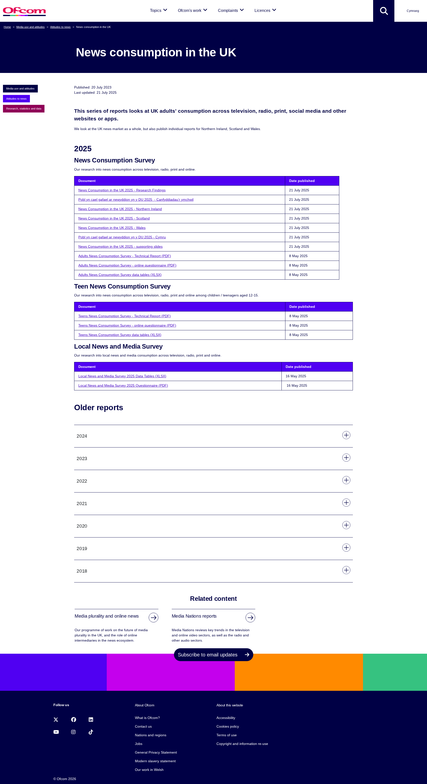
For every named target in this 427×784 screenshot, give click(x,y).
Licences (266, 10)
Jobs (138, 744)
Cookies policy (227, 726)
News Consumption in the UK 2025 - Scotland (114, 218)
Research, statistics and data (23, 108)
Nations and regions (150, 735)
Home (7, 26)
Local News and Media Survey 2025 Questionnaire (118, 385)
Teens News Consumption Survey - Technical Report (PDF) (124, 316)
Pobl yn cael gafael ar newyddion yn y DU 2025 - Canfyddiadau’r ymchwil (135, 200)
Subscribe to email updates (208, 654)
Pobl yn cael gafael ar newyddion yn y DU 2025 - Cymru (122, 237)
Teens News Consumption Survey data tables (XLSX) (119, 335)
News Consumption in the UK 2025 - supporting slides (120, 246)
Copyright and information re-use (242, 744)
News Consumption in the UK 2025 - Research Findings (122, 190)
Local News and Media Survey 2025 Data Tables (116, 376)
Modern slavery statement (155, 761)
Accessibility (225, 718)
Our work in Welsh (149, 770)
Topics (159, 10)
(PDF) (163, 385)
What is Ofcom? (147, 718)
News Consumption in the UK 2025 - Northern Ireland (120, 209)
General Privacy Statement (156, 752)
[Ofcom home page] (24, 11)
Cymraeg (413, 11)
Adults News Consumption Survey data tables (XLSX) (120, 275)
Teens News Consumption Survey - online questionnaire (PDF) (127, 325)
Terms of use (226, 735)
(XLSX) (160, 376)
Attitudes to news (60, 26)
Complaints (232, 10)
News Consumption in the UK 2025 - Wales (112, 228)
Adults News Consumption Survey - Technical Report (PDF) (124, 256)
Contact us (143, 726)
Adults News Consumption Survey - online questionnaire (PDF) (127, 265)
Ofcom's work (193, 10)
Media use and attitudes (30, 26)
